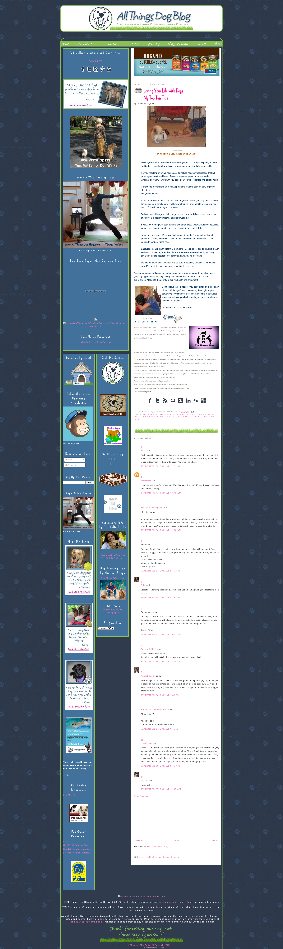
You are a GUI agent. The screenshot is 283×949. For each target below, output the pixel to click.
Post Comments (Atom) (157, 846)
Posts (69, 459)
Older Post (214, 840)
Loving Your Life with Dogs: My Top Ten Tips (164, 94)
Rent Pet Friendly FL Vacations (77, 849)
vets (170, 758)
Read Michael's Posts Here (113, 578)
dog (144, 414)
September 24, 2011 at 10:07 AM (161, 634)
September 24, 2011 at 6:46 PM (160, 729)
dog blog (153, 414)
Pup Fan (144, 780)
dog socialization (205, 414)
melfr (143, 450)
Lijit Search (113, 464)
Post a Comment (141, 796)
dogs (152, 417)
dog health (188, 414)
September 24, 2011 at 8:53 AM (160, 597)
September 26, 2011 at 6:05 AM (160, 766)
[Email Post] (192, 412)
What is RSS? (95, 61)
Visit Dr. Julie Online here (113, 558)
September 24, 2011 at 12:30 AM (161, 530)
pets (174, 417)
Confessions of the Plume (150, 331)
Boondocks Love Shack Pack (154, 709)
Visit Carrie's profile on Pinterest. (96, 342)
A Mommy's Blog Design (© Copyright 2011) (149, 945)
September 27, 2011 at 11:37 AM (161, 789)
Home (177, 840)
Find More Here (70, 795)
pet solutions (163, 417)
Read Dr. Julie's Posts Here (113, 555)
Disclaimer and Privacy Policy (176, 902)
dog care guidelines (170, 414)
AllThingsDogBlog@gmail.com (85, 922)
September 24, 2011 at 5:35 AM (160, 571)
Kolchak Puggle (148, 676)
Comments (72, 465)
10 (142, 739)
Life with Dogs (167, 331)
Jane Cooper (146, 743)
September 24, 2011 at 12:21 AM (161, 466)
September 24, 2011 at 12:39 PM (161, 661)
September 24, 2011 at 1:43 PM (160, 695)
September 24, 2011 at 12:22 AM (161, 493)
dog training (141, 417)
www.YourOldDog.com (151, 507)
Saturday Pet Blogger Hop (192, 417)
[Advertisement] (156, 818)
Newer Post (139, 840)
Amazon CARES (148, 649)
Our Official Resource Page (75, 845)
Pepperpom (146, 481)
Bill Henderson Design (153, 947)
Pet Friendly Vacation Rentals (76, 853)
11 (142, 776)
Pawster (66, 841)
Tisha (143, 585)
